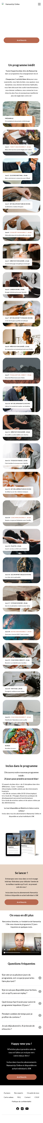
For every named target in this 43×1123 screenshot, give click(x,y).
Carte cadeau (8, 1097)
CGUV (37, 1097)
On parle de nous (33, 1093)
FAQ (19, 1097)
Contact (28, 1097)
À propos (7, 1093)
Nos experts (18, 1093)
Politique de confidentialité (21, 1101)
